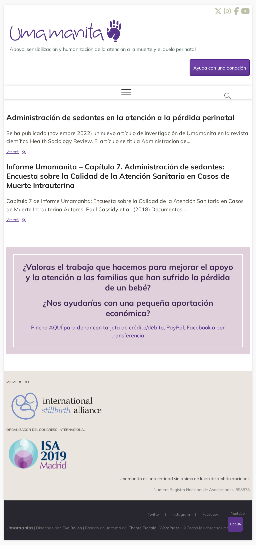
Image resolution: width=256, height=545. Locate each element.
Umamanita (19, 528)
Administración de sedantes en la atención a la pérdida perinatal (120, 117)
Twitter (154, 514)
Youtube (238, 513)
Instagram (181, 514)
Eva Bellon (72, 527)
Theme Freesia (142, 527)
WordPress (169, 527)
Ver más (24, 152)
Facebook (210, 514)
